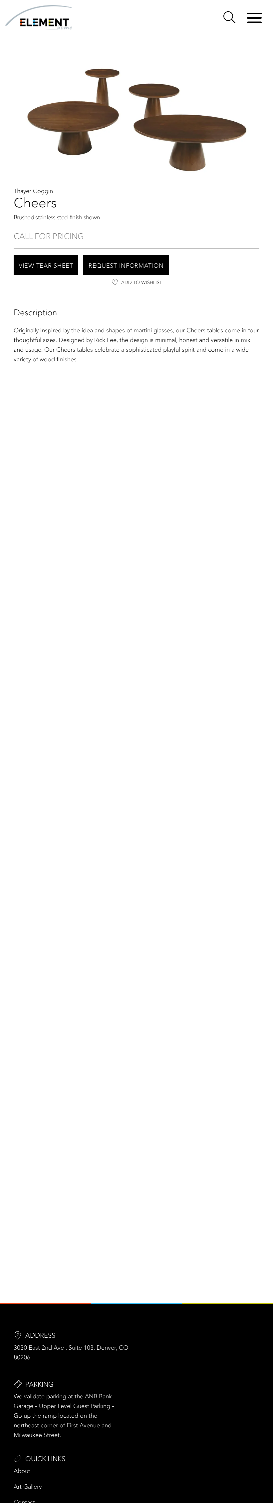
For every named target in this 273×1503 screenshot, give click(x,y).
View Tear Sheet (46, 265)
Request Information (126, 265)
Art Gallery (28, 1486)
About (22, 1471)
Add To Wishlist (141, 282)
